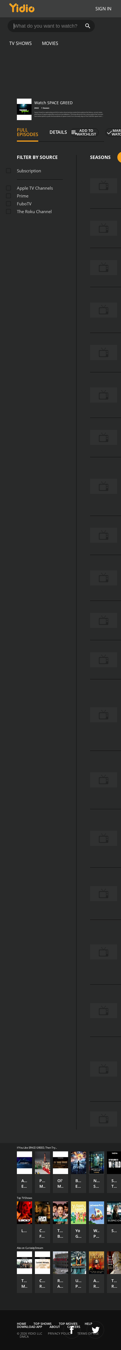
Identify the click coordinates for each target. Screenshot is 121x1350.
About (55, 1327)
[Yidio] (22, 8)
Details (58, 132)
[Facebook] (71, 1330)
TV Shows (20, 43)
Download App (29, 1327)
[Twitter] (95, 1330)
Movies (50, 43)
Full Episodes (27, 132)
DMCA (24, 1336)
